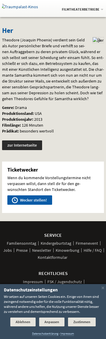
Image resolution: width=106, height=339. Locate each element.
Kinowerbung (67, 250)
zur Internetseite (22, 145)
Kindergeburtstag (56, 243)
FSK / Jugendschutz (64, 282)
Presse (22, 250)
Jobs (7, 250)
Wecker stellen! (33, 200)
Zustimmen (81, 322)
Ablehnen (23, 322)
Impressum (33, 282)
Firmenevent (87, 243)
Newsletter (41, 250)
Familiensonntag (21, 243)
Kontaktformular (52, 257)
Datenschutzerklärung (45, 333)
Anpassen (51, 322)
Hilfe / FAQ (93, 250)
